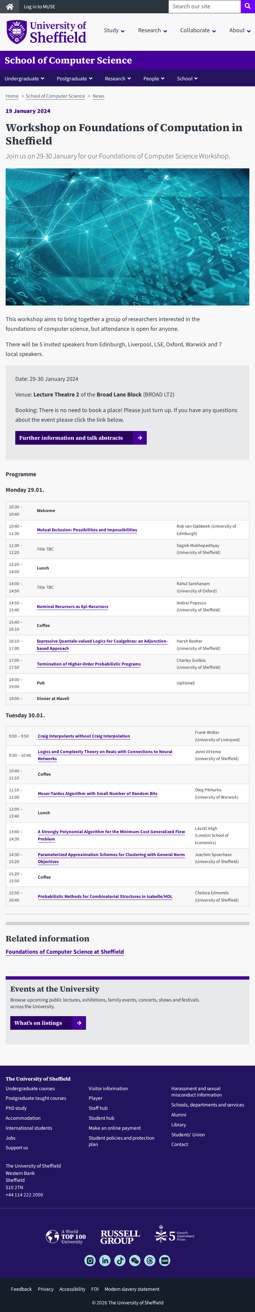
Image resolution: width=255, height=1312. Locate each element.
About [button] (237, 30)
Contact (179, 1144)
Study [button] (111, 30)
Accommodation (23, 1118)
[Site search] (248, 6)
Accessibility (72, 1289)
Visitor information (108, 1089)
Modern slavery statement (132, 1289)
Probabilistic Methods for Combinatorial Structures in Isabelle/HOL (105, 896)
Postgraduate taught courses (36, 1098)
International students (29, 1128)
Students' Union (188, 1135)
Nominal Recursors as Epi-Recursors (72, 606)
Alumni (178, 1115)
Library (178, 1125)
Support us (17, 1148)
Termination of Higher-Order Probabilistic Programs (89, 664)
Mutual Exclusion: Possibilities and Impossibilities (87, 530)
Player (95, 1098)
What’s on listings (38, 1022)
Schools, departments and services (207, 1105)
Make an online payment (115, 1128)
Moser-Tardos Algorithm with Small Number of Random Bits (97, 793)
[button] (26, 78)
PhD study (16, 1108)
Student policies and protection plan (121, 1141)
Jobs (10, 1138)
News (98, 96)
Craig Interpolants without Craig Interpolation (84, 736)
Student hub (101, 1118)
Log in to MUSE (40, 6)
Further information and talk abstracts (71, 437)
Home (12, 96)
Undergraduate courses (30, 1089)
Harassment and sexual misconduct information (196, 1092)
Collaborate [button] (195, 30)
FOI (95, 1289)
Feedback (21, 1289)
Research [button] (149, 30)
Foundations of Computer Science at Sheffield (65, 952)
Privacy (45, 1289)
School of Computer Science (68, 60)
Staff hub (98, 1108)
